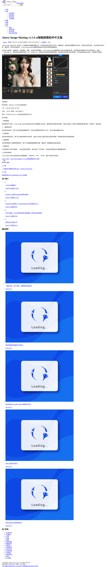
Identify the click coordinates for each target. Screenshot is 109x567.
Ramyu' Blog (5, 159)
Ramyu (5, 42)
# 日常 (7, 536)
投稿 (10, 27)
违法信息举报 (13, 33)
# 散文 (7, 556)
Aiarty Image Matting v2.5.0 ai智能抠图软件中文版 (24, 159)
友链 (6, 24)
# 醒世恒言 (8, 543)
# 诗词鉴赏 (8, 554)
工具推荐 (11, 18)
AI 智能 (7, 162)
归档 (6, 22)
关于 (6, 25)
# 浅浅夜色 (8, 547)
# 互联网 (8, 552)
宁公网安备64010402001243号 (29, 566)
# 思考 (7, 538)
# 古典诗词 (8, 550)
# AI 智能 (8, 558)
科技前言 (11, 15)
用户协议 (11, 31)
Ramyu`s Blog (16, 562)
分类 (6, 11)
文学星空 (11, 13)
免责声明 (11, 29)
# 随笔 (7, 540)
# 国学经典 (8, 541)
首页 (6, 9)
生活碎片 (11, 16)
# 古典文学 (8, 532)
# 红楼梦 (8, 534)
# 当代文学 (8, 549)
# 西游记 (8, 545)
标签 (6, 20)
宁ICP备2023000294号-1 (9, 566)
